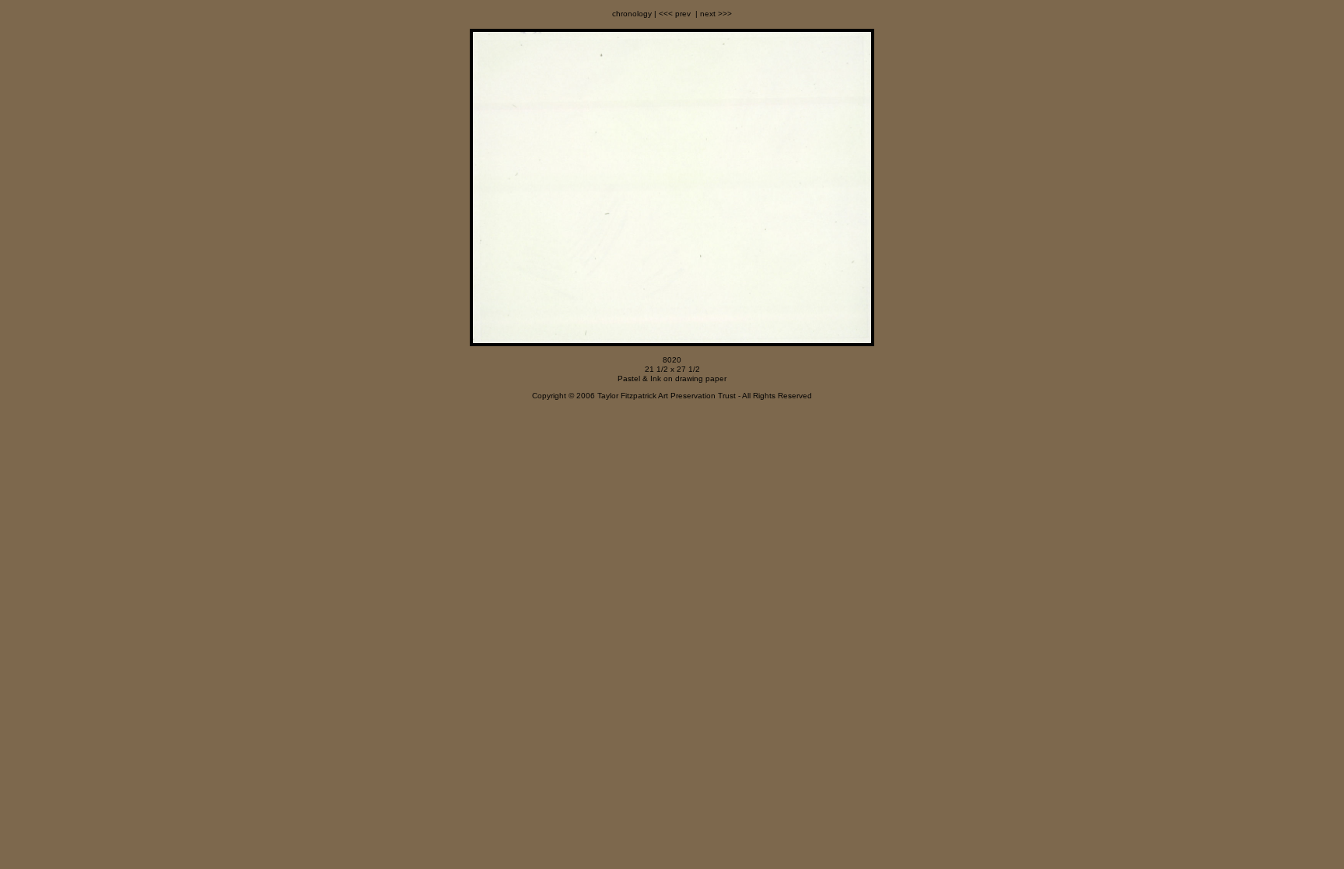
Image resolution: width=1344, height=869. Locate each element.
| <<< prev (671, 13)
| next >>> (712, 13)
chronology (632, 13)
